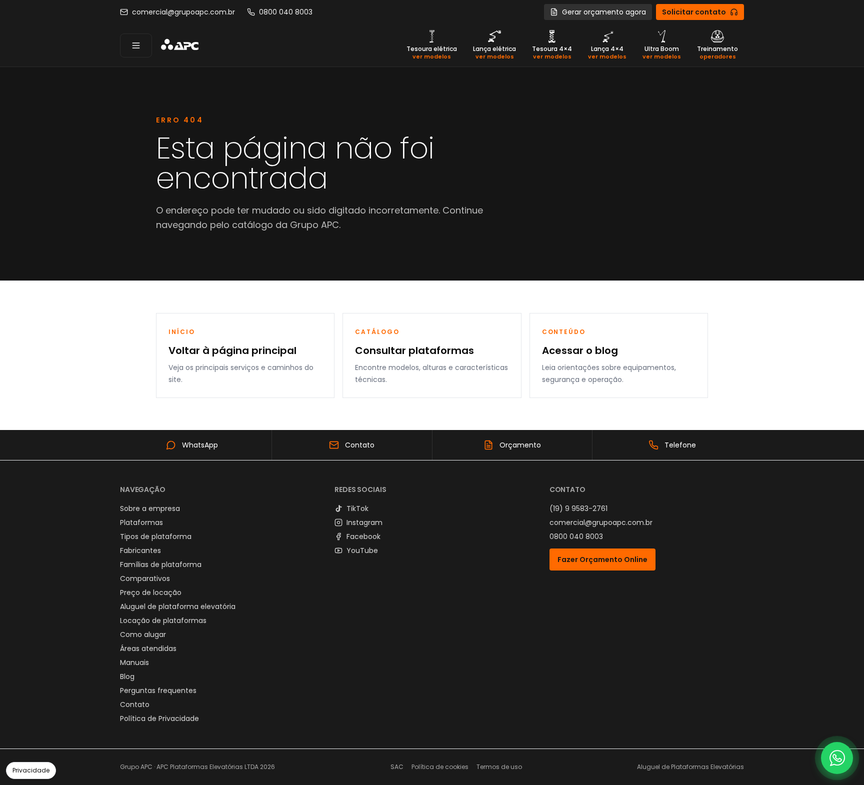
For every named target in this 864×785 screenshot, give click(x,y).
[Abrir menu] (136, 46)
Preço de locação (151, 593)
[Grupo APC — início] (179, 45)
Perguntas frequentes (158, 691)
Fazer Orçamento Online (603, 559)
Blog (127, 677)
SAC (397, 766)
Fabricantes (140, 551)
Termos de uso (499, 766)
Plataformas (141, 523)
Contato (135, 705)
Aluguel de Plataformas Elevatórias (690, 766)
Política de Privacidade (159, 719)
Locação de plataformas (163, 621)
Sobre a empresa (150, 509)
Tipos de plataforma (156, 537)
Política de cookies (440, 766)
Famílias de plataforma (161, 565)
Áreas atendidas (148, 649)
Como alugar (143, 635)
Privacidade (31, 770)
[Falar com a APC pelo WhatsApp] (837, 758)
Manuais (134, 663)
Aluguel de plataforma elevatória (178, 607)
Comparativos (145, 579)
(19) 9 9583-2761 (579, 509)
